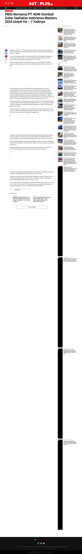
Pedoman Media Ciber (38, 546)
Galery (52, 8)
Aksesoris (46, 8)
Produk (41, 8)
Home (17, 8)
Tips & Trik (57, 8)
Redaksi (24, 546)
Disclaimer (56, 546)
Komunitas (35, 8)
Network (64, 8)
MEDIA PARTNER (63, 546)
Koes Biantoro (17, 189)
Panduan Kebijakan (48, 546)
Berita (21, 8)
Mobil (25, 8)
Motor (30, 8)
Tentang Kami (18, 546)
